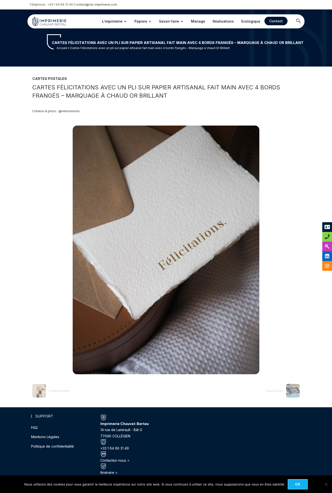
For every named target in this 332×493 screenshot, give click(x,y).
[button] (298, 21)
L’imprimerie (112, 21)
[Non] (325, 484)
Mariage (198, 21)
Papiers (140, 21)
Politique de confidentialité (52, 446)
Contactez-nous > (115, 460)
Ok (298, 484)
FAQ (34, 427)
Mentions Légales (45, 437)
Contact (276, 21)
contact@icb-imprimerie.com (96, 4)
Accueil (62, 48)
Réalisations (223, 21)
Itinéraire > (109, 472)
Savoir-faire (169, 21)
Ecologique (250, 21)
